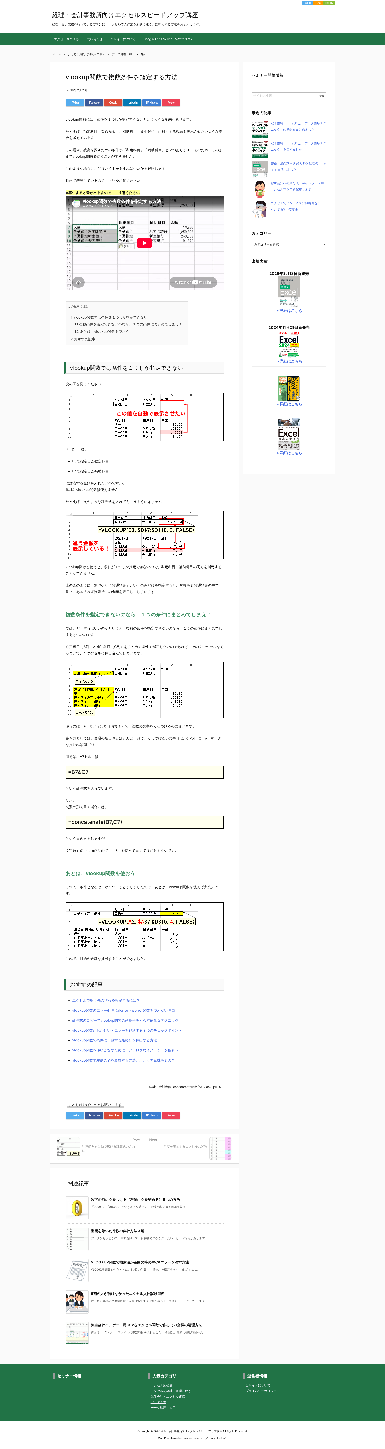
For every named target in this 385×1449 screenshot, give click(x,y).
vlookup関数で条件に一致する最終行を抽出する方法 (114, 1040)
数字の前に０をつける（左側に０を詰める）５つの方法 (135, 1199)
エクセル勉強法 (161, 1385)
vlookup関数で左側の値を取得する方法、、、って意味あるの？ (123, 1060)
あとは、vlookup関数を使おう (101, 331)
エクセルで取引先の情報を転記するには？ (106, 1000)
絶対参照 (165, 1087)
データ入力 (158, 1402)
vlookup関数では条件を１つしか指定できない (109, 317)
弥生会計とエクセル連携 (168, 1396)
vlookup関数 (212, 1087)
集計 (152, 1087)
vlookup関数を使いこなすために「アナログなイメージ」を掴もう (125, 1050)
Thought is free (216, 1438)
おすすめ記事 (83, 339)
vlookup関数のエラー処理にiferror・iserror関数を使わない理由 (123, 1010)
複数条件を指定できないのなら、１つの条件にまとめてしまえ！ (128, 324)
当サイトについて (258, 1385)
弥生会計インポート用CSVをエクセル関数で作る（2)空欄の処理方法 (146, 1325)
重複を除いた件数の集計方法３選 (117, 1231)
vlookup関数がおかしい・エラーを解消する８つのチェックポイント (127, 1030)
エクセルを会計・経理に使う (171, 1391)
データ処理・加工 (163, 1407)
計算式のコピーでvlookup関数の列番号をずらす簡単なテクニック (125, 1020)
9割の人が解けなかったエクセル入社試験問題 (128, 1293)
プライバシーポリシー (261, 1391)
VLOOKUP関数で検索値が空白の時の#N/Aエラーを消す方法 (140, 1262)
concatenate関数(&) (187, 1087)
